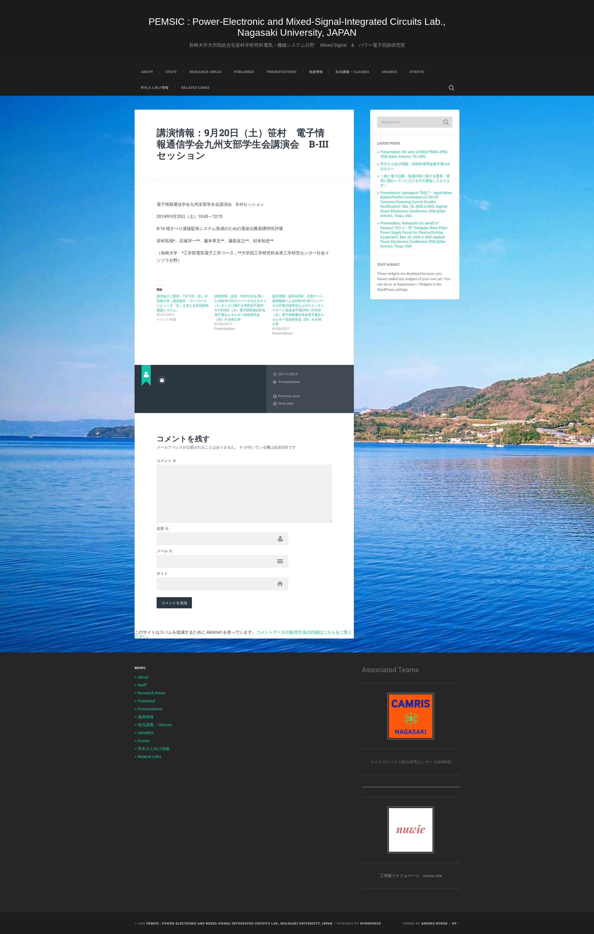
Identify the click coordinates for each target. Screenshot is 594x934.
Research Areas (205, 72)
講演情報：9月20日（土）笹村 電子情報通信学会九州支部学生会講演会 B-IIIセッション (243, 143)
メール (164, 551)
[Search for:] (414, 122)
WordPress (370, 923)
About (147, 72)
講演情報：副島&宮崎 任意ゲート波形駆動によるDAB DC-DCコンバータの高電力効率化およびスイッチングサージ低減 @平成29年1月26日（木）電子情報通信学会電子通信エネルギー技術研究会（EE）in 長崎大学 (298, 310)
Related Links (195, 87)
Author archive (162, 380)
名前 (163, 529)
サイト (162, 574)
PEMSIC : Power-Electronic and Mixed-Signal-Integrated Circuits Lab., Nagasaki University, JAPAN (297, 27)
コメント (166, 461)
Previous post (289, 396)
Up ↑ (455, 923)
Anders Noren (434, 923)
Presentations (282, 72)
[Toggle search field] (451, 88)
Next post (286, 403)
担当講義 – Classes (352, 72)
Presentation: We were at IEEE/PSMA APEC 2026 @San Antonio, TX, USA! (414, 154)
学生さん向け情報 (155, 87)
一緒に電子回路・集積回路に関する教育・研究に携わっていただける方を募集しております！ (415, 180)
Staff (171, 72)
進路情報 (316, 72)
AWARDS (389, 72)
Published (244, 72)
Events (417, 72)
